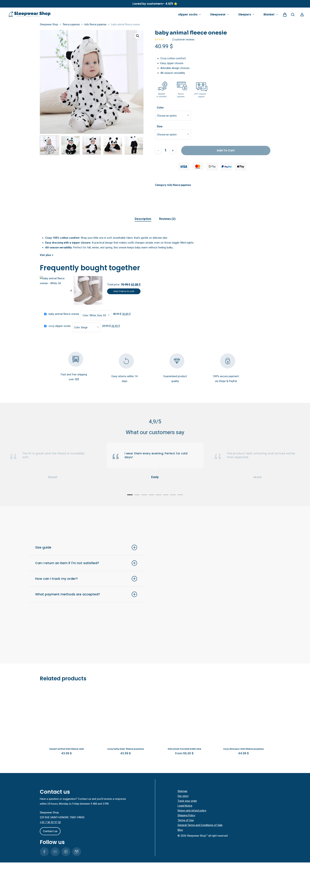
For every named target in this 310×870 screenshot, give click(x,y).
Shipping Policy (186, 815)
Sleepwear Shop (49, 24)
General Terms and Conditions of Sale (200, 825)
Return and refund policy (192, 810)
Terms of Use (186, 820)
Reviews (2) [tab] (167, 219)
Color (160, 107)
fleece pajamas (71, 24)
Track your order (187, 800)
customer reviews (183, 39)
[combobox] (173, 116)
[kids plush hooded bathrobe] (184, 715)
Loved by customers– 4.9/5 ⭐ (155, 4)
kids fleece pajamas (95, 24)
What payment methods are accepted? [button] (67, 594)
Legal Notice (185, 805)
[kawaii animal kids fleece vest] (66, 715)
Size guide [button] (43, 547)
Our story (183, 796)
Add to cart (226, 150)
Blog (180, 830)
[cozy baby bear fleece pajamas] (125, 715)
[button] (137, 36)
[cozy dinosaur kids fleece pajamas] (243, 715)
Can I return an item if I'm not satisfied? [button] (67, 563)
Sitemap (182, 791)
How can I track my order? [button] (56, 578)
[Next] (138, 145)
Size (160, 126)
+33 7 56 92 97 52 (50, 822)
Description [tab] (143, 219)
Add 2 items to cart (123, 291)
